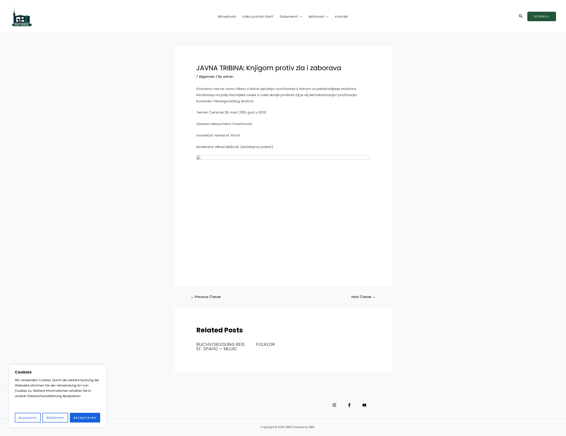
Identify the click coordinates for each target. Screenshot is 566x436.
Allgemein (207, 76)
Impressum (154, 405)
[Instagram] (334, 405)
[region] (57, 396)
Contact (168, 405)
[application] (300, 16)
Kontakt (341, 16)
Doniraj (541, 16)
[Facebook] (349, 405)
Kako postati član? (258, 16)
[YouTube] (364, 405)
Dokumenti (289, 16)
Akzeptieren (84, 417)
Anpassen (28, 417)
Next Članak (363, 296)
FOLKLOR (265, 344)
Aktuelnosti (227, 16)
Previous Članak (206, 296)
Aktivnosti (316, 16)
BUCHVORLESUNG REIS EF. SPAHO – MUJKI (220, 346)
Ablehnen (55, 417)
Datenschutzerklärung (161, 405)
